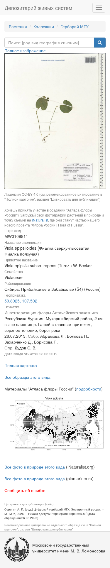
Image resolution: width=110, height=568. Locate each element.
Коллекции (43, 26)
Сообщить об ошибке (24, 490)
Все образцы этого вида (27, 377)
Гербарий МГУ (74, 26)
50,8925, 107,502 (20, 301)
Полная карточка (20, 365)
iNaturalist (40, 219)
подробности (88, 389)
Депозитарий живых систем (38, 7)
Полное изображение (25, 50)
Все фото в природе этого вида (34, 467)
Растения (18, 26)
